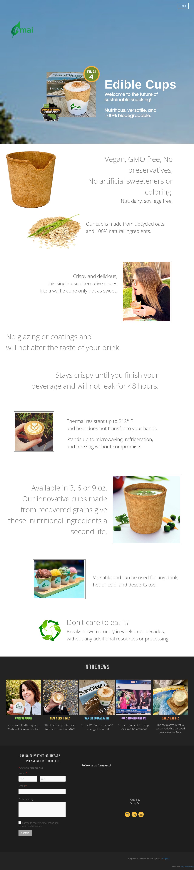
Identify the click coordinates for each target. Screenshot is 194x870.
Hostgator (165, 858)
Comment (24, 799)
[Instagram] (127, 814)
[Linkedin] (134, 814)
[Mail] (141, 814)
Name (22, 773)
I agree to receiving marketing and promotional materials (38, 824)
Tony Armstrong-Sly (187, 866)
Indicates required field (30, 767)
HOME (183, 6)
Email (22, 786)
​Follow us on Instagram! (96, 765)
